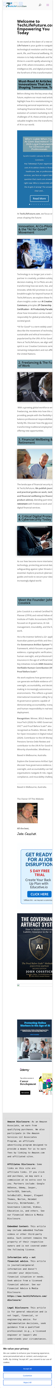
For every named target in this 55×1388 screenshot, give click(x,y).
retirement (22, 503)
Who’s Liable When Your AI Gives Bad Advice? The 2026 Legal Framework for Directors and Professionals (39, 144)
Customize (27, 1375)
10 (49, 204)
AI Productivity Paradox (42, 309)
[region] (27, 1366)
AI (52, 156)
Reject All (27, 1382)
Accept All (27, 1368)
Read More (39, 198)
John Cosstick (31, 156)
